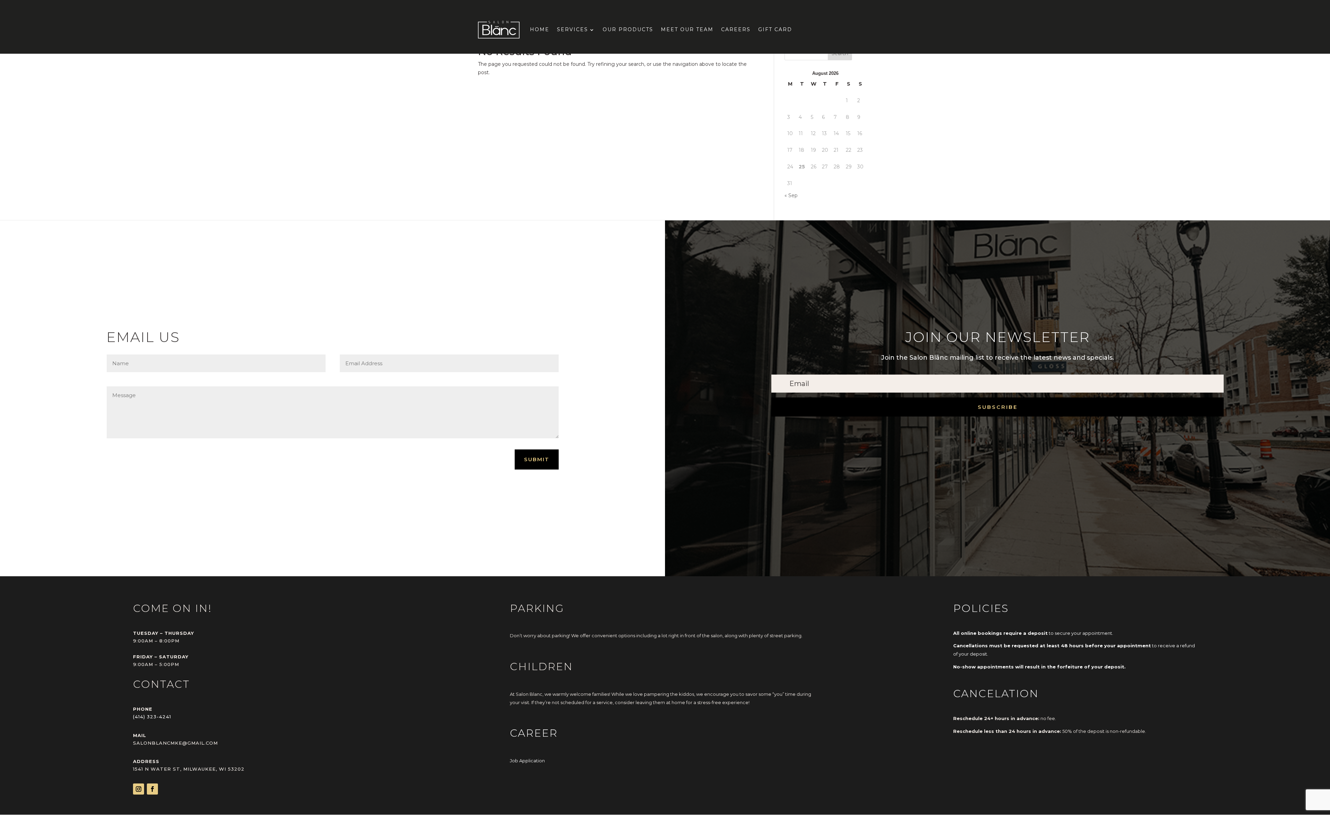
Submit (536, 459)
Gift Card (775, 29)
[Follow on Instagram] (138, 789)
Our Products (628, 29)
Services (572, 29)
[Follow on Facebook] (152, 789)
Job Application (527, 760)
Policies (981, 608)
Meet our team (687, 29)
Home (539, 29)
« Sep (791, 195)
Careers (736, 29)
